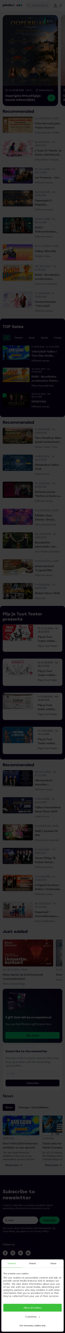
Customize (31, 1316)
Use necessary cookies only (33, 1325)
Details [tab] (32, 1263)
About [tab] (53, 1263)
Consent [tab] (12, 1263)
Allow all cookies (33, 1307)
